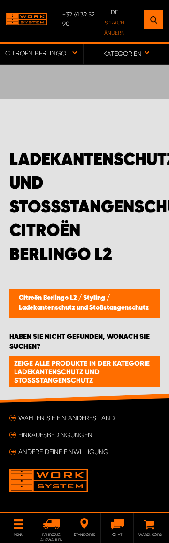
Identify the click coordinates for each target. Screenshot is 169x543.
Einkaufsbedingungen (55, 435)
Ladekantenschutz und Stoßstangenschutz (84, 308)
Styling (95, 298)
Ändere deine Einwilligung (63, 452)
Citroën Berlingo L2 (48, 298)
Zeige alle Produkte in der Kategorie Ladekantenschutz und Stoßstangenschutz (82, 372)
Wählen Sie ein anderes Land (66, 418)
